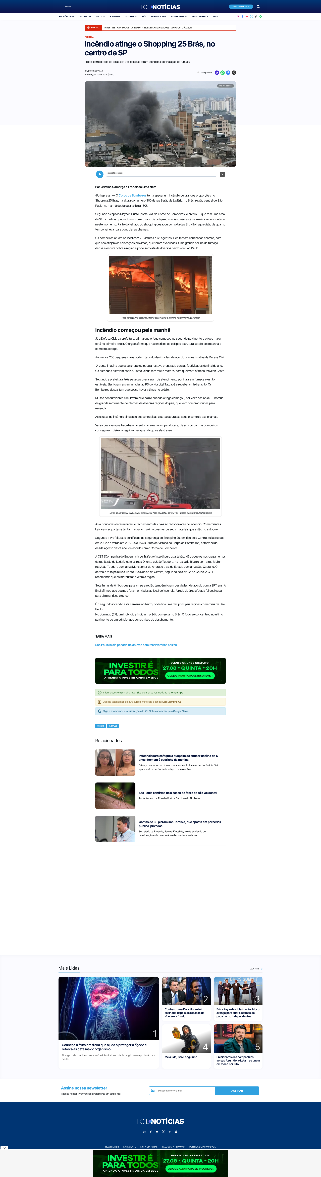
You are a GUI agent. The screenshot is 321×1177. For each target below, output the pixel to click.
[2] (186, 990)
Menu (68, 7)
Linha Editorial (148, 1147)
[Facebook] (242, 16)
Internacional (158, 16)
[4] (186, 1038)
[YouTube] (247, 16)
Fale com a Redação (173, 1147)
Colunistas (85, 16)
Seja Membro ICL (241, 7)
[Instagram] (238, 16)
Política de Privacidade (202, 1147)
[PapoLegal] (217, 72)
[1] (109, 1007)
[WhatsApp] (222, 72)
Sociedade (131, 16)
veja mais (255, 969)
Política (100, 16)
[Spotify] (260, 16)
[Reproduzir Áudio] (99, 174)
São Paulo (113, 726)
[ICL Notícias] (160, 7)
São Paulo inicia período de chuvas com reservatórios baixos (136, 645)
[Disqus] (160, 897)
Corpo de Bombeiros (132, 195)
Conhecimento (179, 16)
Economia (115, 16)
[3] (238, 990)
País (144, 16)
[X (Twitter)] (251, 16)
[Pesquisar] (258, 6)
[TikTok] (256, 16)
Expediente (129, 1147)
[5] (238, 1038)
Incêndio (100, 726)
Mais (215, 16)
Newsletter (112, 1147)
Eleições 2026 (66, 16)
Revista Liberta (200, 16)
